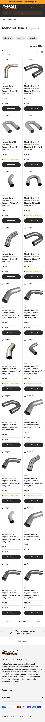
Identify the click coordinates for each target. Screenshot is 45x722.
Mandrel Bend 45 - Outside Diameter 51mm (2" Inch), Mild (32, 424)
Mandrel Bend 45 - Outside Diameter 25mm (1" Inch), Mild (32, 536)
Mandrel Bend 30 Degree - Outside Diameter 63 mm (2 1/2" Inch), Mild (11, 370)
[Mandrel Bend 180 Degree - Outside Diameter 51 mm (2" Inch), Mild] (11, 126)
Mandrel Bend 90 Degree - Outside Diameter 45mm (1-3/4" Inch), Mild (32, 314)
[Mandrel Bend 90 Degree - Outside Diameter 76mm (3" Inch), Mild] (33, 575)
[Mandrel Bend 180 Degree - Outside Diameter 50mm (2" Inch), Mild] (33, 70)
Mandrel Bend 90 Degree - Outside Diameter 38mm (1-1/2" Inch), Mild (11, 482)
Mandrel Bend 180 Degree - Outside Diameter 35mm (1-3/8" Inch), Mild (10, 426)
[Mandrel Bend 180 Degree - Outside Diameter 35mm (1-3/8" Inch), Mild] (11, 407)
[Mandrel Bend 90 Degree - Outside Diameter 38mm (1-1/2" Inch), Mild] (11, 463)
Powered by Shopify (28, 717)
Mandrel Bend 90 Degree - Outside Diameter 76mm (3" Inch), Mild (32, 594)
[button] (37, 7)
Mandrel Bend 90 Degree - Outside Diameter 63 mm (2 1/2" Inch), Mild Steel (33, 370)
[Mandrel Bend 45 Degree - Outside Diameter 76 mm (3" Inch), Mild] (11, 183)
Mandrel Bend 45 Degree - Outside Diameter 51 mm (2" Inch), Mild (10, 258)
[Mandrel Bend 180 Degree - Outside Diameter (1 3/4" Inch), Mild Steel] (33, 126)
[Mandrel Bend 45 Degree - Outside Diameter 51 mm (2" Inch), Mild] (11, 239)
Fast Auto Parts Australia (14, 717)
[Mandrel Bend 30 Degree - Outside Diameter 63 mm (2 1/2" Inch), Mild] (11, 351)
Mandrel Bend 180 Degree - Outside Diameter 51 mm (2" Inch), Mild (10, 146)
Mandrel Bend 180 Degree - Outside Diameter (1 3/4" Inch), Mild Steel (33, 146)
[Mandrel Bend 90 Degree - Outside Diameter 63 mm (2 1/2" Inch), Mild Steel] (33, 351)
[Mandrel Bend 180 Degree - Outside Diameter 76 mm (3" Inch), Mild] (33, 183)
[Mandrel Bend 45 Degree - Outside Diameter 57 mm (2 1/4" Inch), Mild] (33, 463)
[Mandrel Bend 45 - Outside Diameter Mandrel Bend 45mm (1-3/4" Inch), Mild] (11, 295)
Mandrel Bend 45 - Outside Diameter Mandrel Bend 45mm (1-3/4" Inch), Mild (10, 314)
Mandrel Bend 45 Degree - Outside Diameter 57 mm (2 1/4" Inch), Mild (33, 482)
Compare (33, 46)
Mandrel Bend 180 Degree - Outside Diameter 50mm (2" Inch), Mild (32, 90)
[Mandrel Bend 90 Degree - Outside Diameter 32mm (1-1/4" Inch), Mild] (11, 575)
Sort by (4, 51)
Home (4, 19)
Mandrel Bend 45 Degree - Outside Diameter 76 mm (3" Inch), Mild (10, 202)
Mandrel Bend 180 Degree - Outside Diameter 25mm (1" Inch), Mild (32, 258)
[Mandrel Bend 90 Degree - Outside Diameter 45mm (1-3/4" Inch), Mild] (33, 295)
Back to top (22, 641)
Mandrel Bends (12, 19)
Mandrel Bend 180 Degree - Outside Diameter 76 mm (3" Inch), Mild (32, 202)
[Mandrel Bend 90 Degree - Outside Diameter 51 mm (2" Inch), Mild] (11, 70)
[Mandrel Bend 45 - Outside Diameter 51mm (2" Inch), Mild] (33, 407)
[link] (9, 622)
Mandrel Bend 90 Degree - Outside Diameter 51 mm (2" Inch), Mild (10, 90)
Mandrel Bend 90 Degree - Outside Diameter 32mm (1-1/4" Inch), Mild (11, 594)
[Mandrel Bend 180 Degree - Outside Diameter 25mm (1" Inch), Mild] (33, 239)
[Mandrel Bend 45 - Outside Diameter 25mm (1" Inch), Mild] (33, 519)
